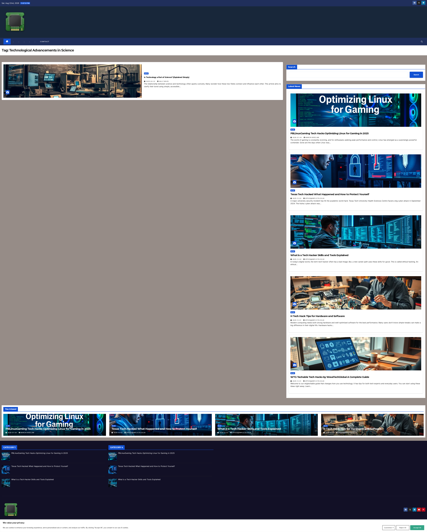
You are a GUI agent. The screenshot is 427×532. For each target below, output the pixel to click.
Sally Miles (164, 81)
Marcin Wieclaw (312, 137)
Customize (388, 528)
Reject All (402, 528)
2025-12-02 (297, 198)
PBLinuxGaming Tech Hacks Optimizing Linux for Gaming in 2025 (329, 133)
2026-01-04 (297, 137)
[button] (422, 41)
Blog (146, 73)
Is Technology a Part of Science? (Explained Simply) (166, 77)
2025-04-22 (151, 81)
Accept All (417, 528)
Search (291, 67)
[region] (213, 525)
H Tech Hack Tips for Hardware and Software (317, 316)
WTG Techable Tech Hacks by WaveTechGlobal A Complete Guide (329, 377)
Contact (44, 42)
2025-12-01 (297, 320)
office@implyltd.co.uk (314, 198)
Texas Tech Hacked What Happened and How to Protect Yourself (329, 194)
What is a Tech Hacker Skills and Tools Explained (319, 255)
